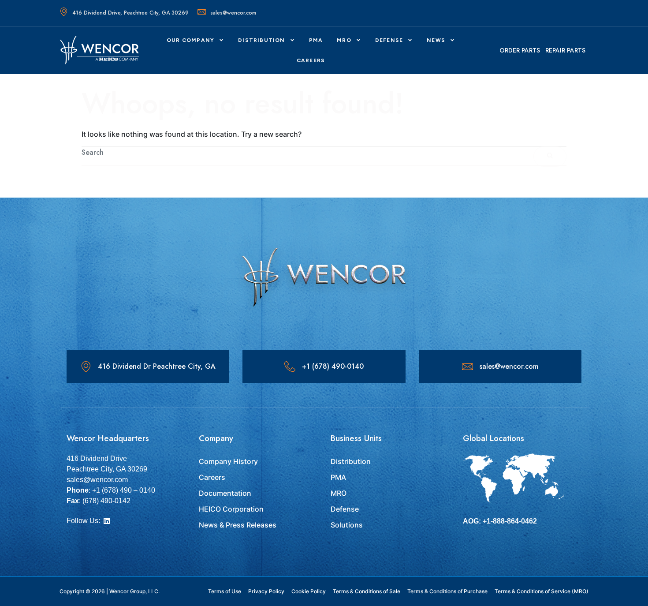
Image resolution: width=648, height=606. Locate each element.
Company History (228, 461)
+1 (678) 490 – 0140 (123, 490)
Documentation (225, 493)
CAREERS (311, 60)
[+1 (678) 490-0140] (289, 366)
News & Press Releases (237, 524)
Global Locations (493, 438)
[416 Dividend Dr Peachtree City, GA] (85, 366)
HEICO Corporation (231, 509)
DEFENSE (389, 40)
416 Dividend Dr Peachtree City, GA (157, 366)
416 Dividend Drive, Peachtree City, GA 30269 (130, 13)
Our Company (190, 40)
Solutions (347, 524)
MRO (344, 40)
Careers (212, 477)
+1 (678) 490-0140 (333, 366)
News (436, 40)
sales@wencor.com (233, 13)
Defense (345, 509)
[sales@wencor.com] (467, 366)
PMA (316, 40)
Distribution (261, 40)
